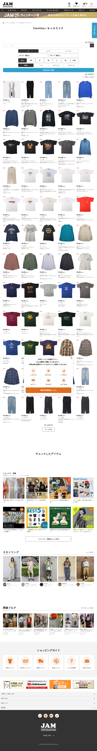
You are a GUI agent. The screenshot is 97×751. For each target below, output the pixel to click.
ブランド (81, 10)
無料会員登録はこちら (48, 390)
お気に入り (76, 6)
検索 (92, 45)
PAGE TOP (47, 735)
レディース (12, 10)
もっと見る (89, 552)
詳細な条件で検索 (48, 70)
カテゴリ (24, 10)
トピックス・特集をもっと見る (48, 539)
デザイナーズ (68, 10)
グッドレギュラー (53, 10)
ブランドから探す (10, 22)
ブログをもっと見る (87, 608)
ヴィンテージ (36, 10)
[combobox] (48, 45)
